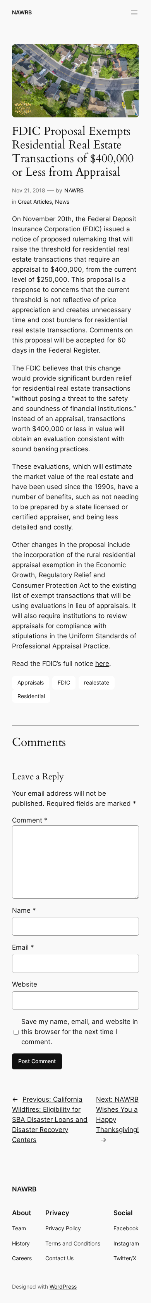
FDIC (64, 682)
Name (24, 910)
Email (23, 947)
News (62, 201)
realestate (96, 682)
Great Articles (35, 201)
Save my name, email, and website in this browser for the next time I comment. (79, 1032)
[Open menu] (134, 12)
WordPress (63, 1286)
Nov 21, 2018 (28, 190)
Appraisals (30, 682)
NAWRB (22, 12)
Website (24, 984)
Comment (30, 820)
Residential (31, 696)
